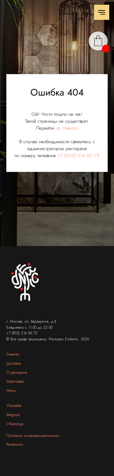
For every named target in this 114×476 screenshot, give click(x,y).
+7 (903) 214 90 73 (78, 270)
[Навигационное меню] (101, 12)
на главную (66, 242)
